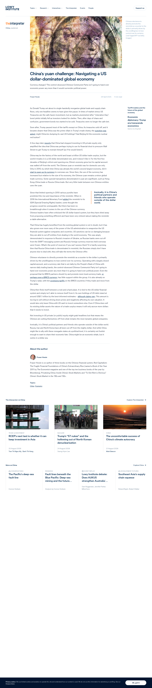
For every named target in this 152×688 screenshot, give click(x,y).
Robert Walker (134, 489)
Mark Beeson (111, 451)
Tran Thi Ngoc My (15, 451)
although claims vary (86, 296)
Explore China (138, 465)
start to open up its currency (42, 172)
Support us (140, 8)
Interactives (56, 8)
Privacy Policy (10, 684)
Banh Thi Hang (28, 451)
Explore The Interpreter (135, 400)
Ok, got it (136, 683)
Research (43, 8)
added (66, 199)
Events (82, 8)
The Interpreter (71, 8)
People (90, 8)
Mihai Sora (86, 489)
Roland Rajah (123, 489)
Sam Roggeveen (88, 487)
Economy (38, 386)
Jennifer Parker (100, 487)
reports (47, 143)
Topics (32, 8)
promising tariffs (57, 281)
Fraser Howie (35, 97)
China (8, 28)
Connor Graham (14, 489)
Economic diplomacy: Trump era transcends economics (137, 121)
